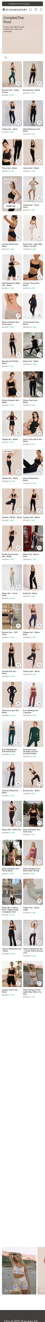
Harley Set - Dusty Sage (31, 909)
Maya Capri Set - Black (30, 401)
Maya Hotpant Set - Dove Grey (11, 323)
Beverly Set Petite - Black (11, 362)
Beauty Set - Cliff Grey (10, 633)
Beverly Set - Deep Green (10, 91)
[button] (30, 9)
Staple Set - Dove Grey (31, 206)
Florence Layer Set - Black (11, 711)
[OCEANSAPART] (14, 9)
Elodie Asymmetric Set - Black (10, 555)
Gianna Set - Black (31, 671)
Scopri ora (10, 206)
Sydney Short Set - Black (10, 991)
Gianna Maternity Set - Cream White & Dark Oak (33, 951)
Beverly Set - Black (31, 90)
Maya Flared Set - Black (31, 479)
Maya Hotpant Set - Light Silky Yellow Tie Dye (32, 992)
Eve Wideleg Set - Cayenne (31, 711)
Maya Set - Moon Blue (31, 555)
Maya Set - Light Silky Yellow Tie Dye (32, 245)
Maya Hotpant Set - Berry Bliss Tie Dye (32, 870)
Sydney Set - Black (31, 517)
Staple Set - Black (10, 439)
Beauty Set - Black (31, 791)
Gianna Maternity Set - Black (12, 950)
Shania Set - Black (10, 478)
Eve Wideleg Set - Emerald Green (10, 751)
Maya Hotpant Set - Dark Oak (32, 831)
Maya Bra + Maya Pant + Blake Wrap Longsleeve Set (10, 910)
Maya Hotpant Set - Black (11, 401)
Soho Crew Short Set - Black (33, 440)
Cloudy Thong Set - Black (31, 284)
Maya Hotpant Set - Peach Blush (11, 870)
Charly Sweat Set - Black (31, 323)
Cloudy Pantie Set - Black (10, 245)
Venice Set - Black (31, 168)
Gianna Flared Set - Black (10, 792)
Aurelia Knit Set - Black (9, 672)
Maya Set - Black (30, 361)
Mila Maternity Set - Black (32, 130)
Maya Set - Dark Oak (11, 830)
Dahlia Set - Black (10, 129)
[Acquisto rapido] (18, 83)
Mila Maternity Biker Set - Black (11, 284)
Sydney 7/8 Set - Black (12, 517)
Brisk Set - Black (30, 593)
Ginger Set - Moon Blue (31, 633)
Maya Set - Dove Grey (9, 594)
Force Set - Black (9, 168)
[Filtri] (6, 57)
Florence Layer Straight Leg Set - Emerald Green (31, 752)
